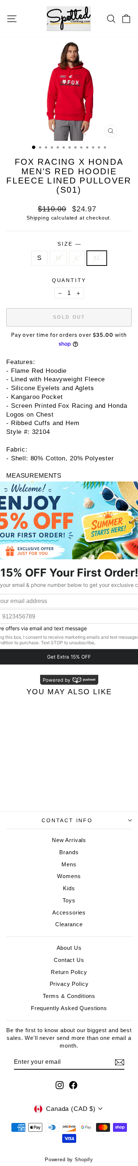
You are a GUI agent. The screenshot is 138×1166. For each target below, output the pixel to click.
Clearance (69, 924)
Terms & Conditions (69, 996)
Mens (68, 864)
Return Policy (69, 972)
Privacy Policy (69, 984)
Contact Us (69, 960)
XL (97, 257)
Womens (69, 876)
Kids (69, 888)
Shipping (37, 218)
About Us (69, 948)
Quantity (69, 280)
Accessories (69, 912)
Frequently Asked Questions (69, 1008)
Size (69, 244)
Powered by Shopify (69, 1159)
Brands (68, 852)
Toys (69, 900)
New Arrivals (69, 840)
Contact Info (67, 820)
